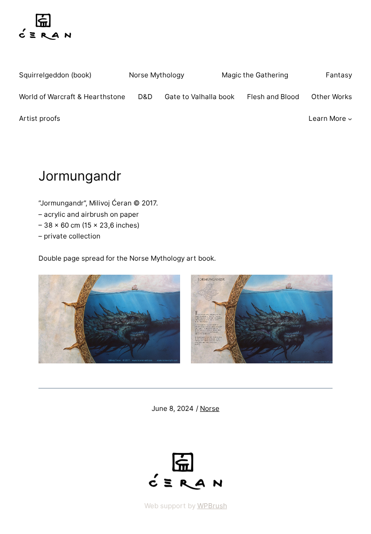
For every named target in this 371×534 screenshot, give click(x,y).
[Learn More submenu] (350, 119)
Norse (209, 408)
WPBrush (212, 505)
